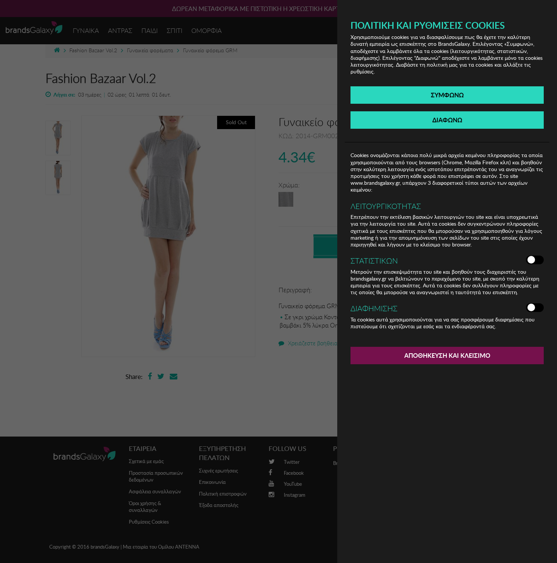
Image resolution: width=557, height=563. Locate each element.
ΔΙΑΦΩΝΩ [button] (447, 119)
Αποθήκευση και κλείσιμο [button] (447, 355)
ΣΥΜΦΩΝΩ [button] (447, 94)
